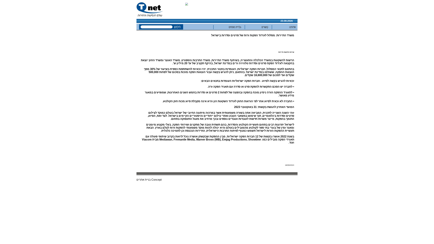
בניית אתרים (143, 179)
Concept (156, 179)
